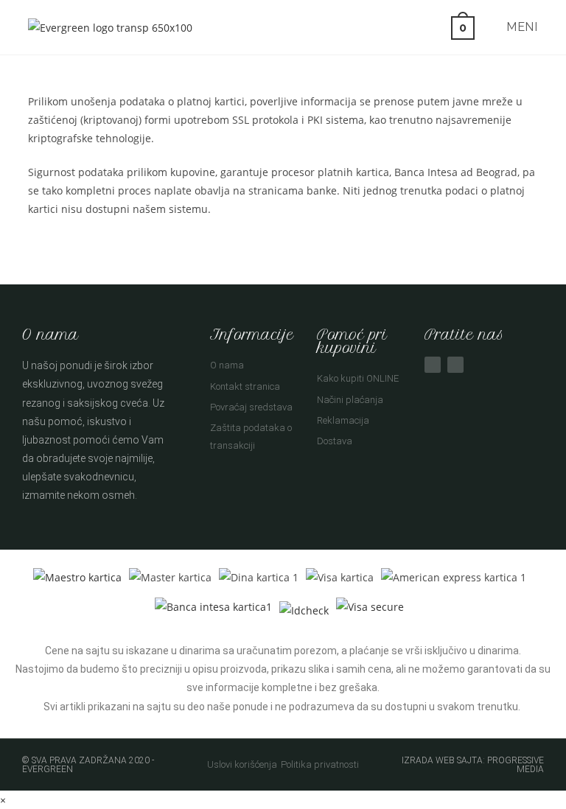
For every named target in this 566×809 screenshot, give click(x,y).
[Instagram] (455, 365)
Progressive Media (515, 764)
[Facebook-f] (432, 365)
